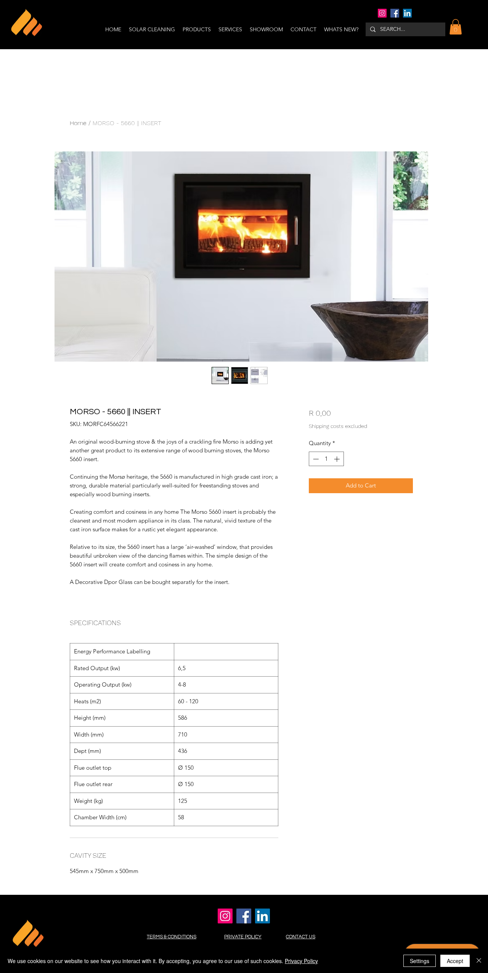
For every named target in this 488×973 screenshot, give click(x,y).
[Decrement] (315, 459)
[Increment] (337, 459)
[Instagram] (382, 13)
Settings (419, 961)
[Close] (478, 961)
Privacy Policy (301, 961)
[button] (455, 27)
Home (78, 123)
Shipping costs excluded (338, 426)
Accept (455, 961)
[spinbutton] (326, 459)
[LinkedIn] (407, 13)
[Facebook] (394, 13)
